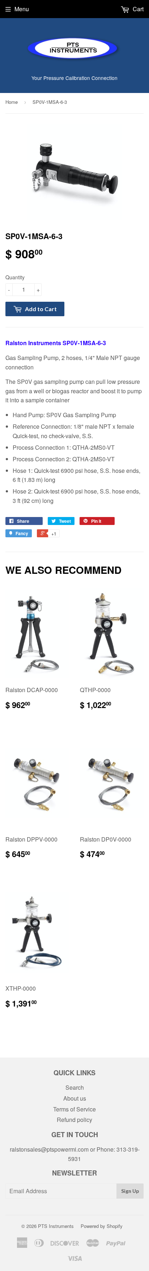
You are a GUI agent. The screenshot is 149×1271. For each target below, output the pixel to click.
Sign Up (130, 1191)
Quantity (15, 277)
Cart (137, 9)
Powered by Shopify (102, 1226)
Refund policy (74, 1119)
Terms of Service (74, 1109)
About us (74, 1098)
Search (74, 1087)
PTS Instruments (56, 1226)
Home (11, 101)
